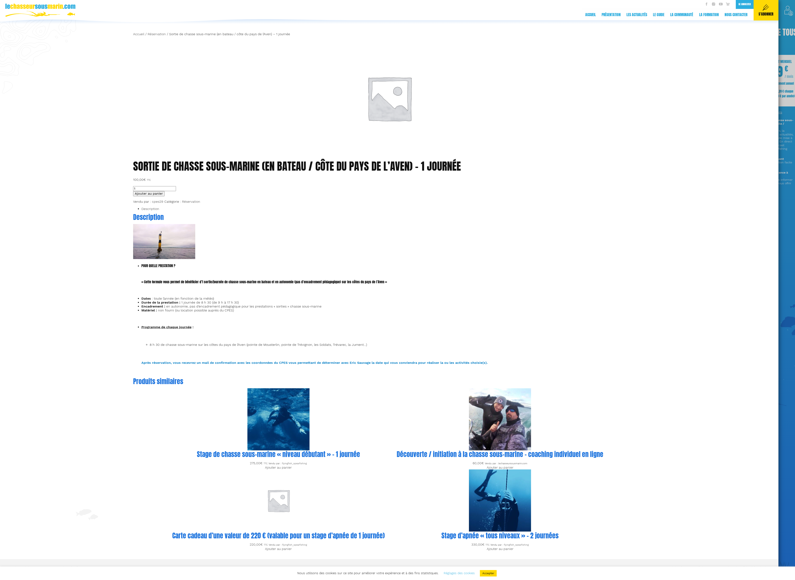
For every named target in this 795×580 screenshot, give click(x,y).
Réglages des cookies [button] (459, 573)
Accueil (590, 14)
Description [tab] (150, 209)
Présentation (611, 14)
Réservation (157, 34)
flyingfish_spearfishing (294, 463)
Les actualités (636, 14)
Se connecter (744, 4)
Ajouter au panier (149, 193)
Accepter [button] (488, 573)
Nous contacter (736, 14)
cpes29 (157, 202)
